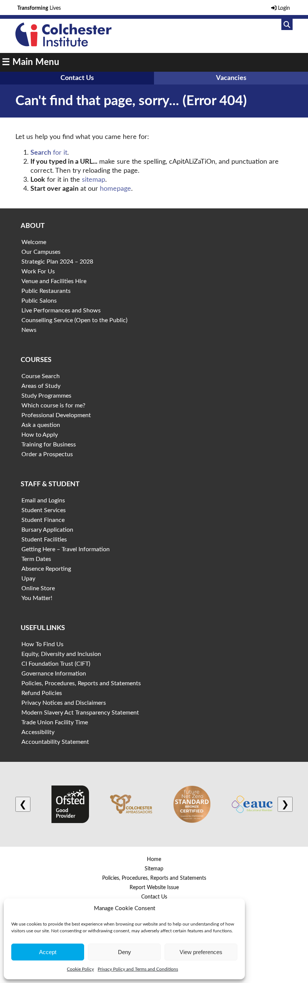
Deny (124, 952)
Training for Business (48, 445)
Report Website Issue (154, 887)
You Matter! (36, 598)
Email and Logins (43, 501)
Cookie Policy (80, 969)
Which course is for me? (53, 406)
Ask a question (40, 425)
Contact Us (77, 78)
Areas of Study (40, 386)
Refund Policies (41, 693)
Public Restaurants (46, 291)
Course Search (40, 376)
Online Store (38, 588)
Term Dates (36, 559)
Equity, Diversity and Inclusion (61, 654)
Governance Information (53, 674)
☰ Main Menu (30, 62)
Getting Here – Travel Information (65, 549)
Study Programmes (46, 396)
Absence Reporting (46, 569)
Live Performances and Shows (61, 311)
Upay (28, 579)
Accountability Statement (55, 742)
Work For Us (38, 271)
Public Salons (39, 301)
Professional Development (56, 415)
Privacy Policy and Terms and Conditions (138, 969)
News (28, 330)
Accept (47, 952)
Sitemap (154, 868)
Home (154, 859)
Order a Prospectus (47, 454)
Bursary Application (47, 530)
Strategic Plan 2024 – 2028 (57, 262)
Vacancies (231, 78)
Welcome (33, 242)
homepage (115, 188)
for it (48, 152)
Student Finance (43, 520)
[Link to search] (287, 24)
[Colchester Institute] (63, 44)
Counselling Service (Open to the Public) (74, 320)
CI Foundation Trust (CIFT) (55, 664)
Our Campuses (40, 252)
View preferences (201, 952)
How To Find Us (42, 644)
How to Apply (39, 435)
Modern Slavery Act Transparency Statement (80, 713)
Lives (39, 8)
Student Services (43, 510)
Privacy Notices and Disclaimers (63, 703)
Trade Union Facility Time (54, 722)
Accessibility (37, 732)
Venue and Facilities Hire (53, 281)
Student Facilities (44, 540)
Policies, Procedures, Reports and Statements (81, 683)
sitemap (93, 179)
